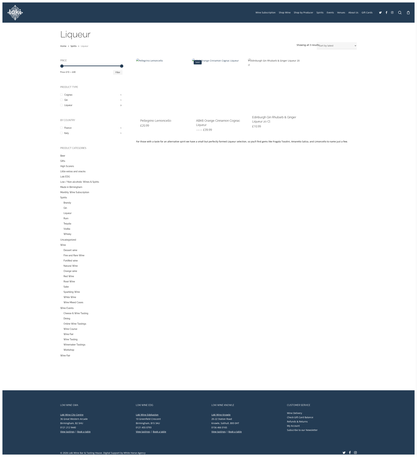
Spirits (74, 46)
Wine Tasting (71, 339)
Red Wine (69, 276)
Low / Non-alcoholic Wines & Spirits (79, 182)
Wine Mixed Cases (73, 302)
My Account (293, 425)
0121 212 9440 (68, 427)
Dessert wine (70, 250)
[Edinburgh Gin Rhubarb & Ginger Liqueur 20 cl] (274, 85)
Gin (66, 100)
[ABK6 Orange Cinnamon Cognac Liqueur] (218, 87)
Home (63, 46)
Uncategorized (68, 239)
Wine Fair (68, 334)
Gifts (62, 161)
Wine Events (67, 308)
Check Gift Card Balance (300, 417)
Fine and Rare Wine (74, 255)
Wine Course (70, 329)
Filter (117, 72)
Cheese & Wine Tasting (76, 313)
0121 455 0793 (143, 427)
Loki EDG (65, 176)
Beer (62, 155)
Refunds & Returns (297, 421)
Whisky (67, 234)
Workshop (69, 350)
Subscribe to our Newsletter (302, 430)
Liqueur (68, 105)
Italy (66, 133)
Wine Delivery (294, 413)
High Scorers (67, 166)
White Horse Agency (134, 452)
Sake (66, 286)
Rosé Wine (69, 281)
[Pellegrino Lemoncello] (162, 87)
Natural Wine (71, 266)
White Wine (70, 297)
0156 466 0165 (219, 427)
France (68, 128)
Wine (63, 245)
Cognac (68, 94)
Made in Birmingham (71, 187)
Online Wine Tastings (75, 323)
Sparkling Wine (72, 292)
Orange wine (70, 271)
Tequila (67, 223)
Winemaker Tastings (74, 344)
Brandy (67, 202)
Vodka (67, 229)
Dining (67, 318)
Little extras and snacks (73, 171)
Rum (66, 218)
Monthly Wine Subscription (74, 192)
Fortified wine (71, 260)
